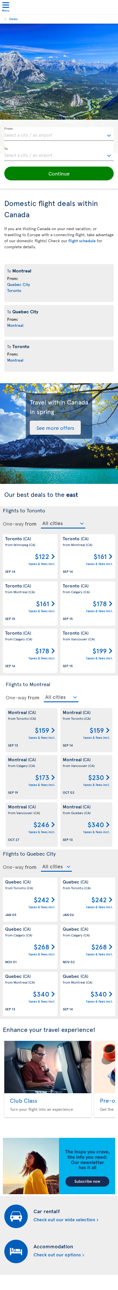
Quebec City (18, 284)
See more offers (55, 427)
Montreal (15, 325)
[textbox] (59, 134)
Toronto (14, 290)
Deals (13, 18)
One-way (13, 524)
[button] (59, 173)
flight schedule (82, 240)
